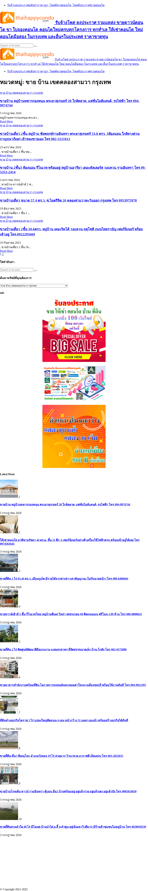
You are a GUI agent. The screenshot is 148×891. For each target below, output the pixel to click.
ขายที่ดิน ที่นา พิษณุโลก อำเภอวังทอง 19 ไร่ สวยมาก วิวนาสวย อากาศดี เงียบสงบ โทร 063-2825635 (61, 755)
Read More (6, 121)
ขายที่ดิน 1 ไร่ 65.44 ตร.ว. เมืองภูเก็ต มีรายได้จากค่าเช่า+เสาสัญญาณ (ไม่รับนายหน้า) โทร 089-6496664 (64, 578)
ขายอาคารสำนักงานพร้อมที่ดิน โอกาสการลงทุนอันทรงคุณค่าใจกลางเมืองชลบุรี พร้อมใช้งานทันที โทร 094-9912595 (73, 685)
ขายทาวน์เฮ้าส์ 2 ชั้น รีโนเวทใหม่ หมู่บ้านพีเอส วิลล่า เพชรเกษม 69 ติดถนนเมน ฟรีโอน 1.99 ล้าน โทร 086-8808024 (71, 614)
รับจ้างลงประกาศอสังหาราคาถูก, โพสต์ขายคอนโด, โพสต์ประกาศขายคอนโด (56, 5)
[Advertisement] (74, 862)
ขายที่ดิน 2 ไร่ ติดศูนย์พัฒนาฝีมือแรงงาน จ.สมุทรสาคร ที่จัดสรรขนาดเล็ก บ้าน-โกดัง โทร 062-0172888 (63, 649)
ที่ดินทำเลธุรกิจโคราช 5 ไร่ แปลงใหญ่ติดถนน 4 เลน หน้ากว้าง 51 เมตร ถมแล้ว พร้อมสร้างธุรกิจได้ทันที (64, 720)
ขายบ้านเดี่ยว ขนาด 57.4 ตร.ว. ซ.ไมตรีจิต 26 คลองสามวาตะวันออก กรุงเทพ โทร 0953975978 (68, 200)
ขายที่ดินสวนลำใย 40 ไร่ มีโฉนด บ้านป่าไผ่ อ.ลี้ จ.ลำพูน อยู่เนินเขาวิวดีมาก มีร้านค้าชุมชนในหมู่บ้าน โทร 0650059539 (73, 826)
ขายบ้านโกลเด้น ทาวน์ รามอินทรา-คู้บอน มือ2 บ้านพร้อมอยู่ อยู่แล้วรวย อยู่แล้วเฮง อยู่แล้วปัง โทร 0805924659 (68, 791)
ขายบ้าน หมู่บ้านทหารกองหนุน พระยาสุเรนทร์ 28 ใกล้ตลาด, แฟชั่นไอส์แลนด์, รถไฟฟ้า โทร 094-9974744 (65, 504)
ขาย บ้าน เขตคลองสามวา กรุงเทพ (21, 92)
